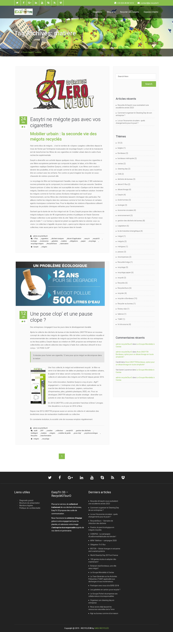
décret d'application (74, 238)
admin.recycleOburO (40, 236)
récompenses (123, 257)
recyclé (120, 278)
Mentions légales (26, 505)
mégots (44, 247)
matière (64, 241)
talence (121, 314)
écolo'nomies (123, 200)
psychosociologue (91, 433)
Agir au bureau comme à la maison (104, 613)
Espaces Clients (151, 12)
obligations (74, 241)
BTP (42, 430)
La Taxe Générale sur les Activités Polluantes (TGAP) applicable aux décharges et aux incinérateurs (102, 579)
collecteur (59, 430)
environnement (124, 215)
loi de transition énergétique (129, 231)
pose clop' (77, 433)
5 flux (36, 238)
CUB (119, 174)
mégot (120, 236)
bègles (120, 148)
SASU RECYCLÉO (101, 628)
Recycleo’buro (123, 288)
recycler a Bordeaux (125, 298)
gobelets (55, 241)
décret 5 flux (123, 184)
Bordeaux (121, 153)
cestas (120, 164)
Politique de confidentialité (29, 508)
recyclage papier (124, 272)
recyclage (92, 241)
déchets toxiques (58, 238)
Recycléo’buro (52, 244)
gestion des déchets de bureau (130, 221)
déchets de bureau (125, 179)
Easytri (36, 247)
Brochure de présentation (29, 503)
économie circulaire (125, 210)
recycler (121, 293)
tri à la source (123, 324)
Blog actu (111, 12)
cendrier (50, 430)
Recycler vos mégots (129, 12)
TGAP (120, 319)
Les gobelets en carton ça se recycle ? (105, 590)
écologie (34, 241)
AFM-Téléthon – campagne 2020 (103, 541)
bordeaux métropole (126, 158)
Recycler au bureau (125, 304)
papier (83, 241)
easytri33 (96, 238)
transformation (46, 436)
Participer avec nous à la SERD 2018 (104, 586)
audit (35, 430)
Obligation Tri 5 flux (97, 545)
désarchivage (123, 189)
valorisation (64, 244)
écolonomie (44, 241)
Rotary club (122, 309)
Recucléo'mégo (124, 262)
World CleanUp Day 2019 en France (104, 555)
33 (119, 143)
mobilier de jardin (65, 433)
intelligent (34, 433)
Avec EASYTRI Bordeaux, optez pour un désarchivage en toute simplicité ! (135, 354)
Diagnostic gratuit (26, 500)
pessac (120, 252)
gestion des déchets (83, 430)
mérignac (121, 247)
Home (16, 52)
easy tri (87, 238)
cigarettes (44, 238)
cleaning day (123, 169)
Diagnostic (97, 12)
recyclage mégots (37, 244)
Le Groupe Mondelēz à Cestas (102, 572)
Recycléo (34, 436)
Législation (122, 226)
